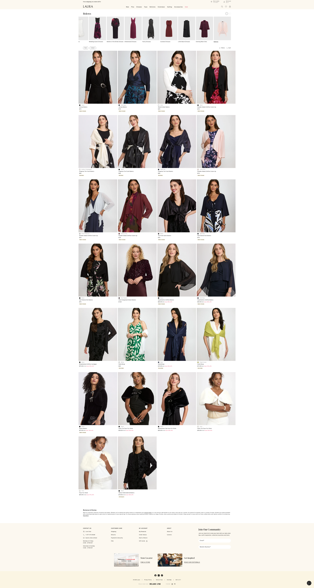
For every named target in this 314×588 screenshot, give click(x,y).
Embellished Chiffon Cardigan (88, 364)
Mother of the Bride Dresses (115, 41)
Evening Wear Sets (201, 41)
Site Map (169, 579)
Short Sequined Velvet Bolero (127, 300)
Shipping (113, 531)
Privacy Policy (148, 579)
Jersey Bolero (83, 107)
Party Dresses (146, 41)
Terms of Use (159, 579)
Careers (169, 534)
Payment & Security (117, 537)
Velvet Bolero (83, 428)
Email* (202, 540)
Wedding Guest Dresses (96, 41)
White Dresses (75, 41)
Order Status (143, 534)
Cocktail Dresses (165, 41)
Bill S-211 (178, 579)
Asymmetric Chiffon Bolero (166, 300)
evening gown (148, 512)
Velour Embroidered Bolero (126, 492)
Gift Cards (142, 541)
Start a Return (143, 537)
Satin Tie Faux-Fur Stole (126, 428)
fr (174, 583)
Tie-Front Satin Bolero (164, 235)
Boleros (216, 41)
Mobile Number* (205, 547)
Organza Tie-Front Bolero (86, 171)
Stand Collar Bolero (164, 107)
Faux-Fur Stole (83, 492)
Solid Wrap (122, 364)
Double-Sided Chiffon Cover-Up (206, 107)
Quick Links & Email (91, 537)
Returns (113, 534)
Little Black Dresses (184, 41)
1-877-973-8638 (90, 534)
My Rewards (142, 531)
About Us (169, 531)
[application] (309, 583)
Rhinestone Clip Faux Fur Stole (167, 428)
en (172, 583)
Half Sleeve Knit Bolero (204, 235)
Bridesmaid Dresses (130, 41)
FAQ (112, 541)
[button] (226, 13)
